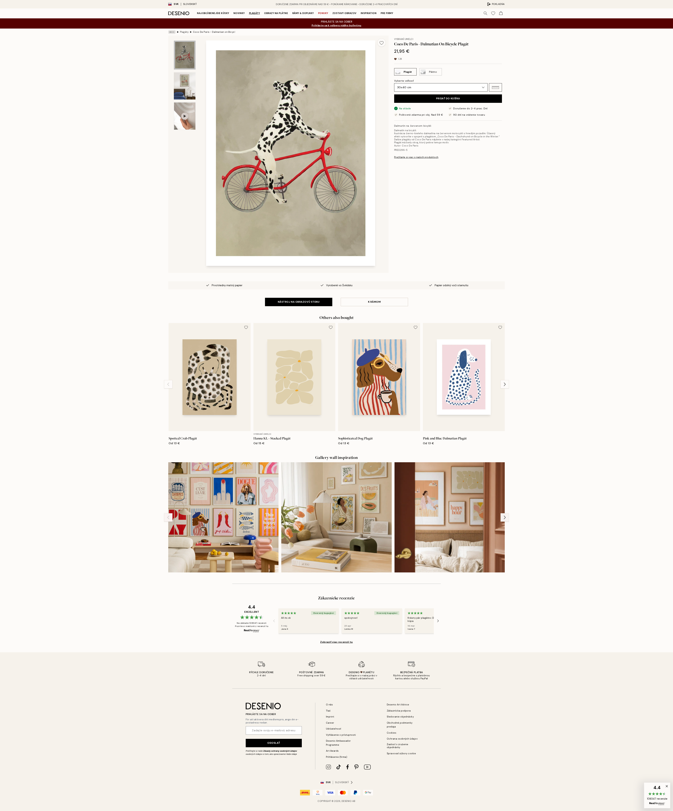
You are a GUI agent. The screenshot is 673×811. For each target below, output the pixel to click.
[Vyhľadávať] (485, 13)
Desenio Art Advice (398, 704)
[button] (495, 87)
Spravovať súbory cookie (401, 753)
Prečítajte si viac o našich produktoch (416, 157)
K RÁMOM (374, 301)
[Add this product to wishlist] (381, 42)
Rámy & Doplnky (303, 13)
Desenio (347, 801)
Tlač (328, 710)
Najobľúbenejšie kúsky (213, 13)
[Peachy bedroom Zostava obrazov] (450, 517)
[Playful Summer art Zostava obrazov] (336, 517)
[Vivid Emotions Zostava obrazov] (223, 517)
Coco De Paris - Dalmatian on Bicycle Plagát (214, 31)
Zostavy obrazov (344, 13)
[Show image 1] (185, 55)
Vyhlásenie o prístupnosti (341, 734)
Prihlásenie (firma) (336, 756)
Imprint (330, 716)
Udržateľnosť (333, 728)
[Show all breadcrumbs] (172, 32)
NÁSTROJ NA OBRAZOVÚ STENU (299, 301)
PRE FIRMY (387, 13)
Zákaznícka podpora (399, 710)
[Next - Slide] (505, 384)
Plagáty (254, 13)
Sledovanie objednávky (400, 716)
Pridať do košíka (448, 98)
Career (330, 722)
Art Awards (332, 750)
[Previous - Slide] (168, 384)
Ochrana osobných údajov (402, 738)
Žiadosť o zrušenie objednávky (397, 746)
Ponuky (323, 13)
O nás (329, 704)
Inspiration (369, 13)
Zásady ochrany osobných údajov (280, 751)
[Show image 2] (185, 85)
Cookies (391, 732)
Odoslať (273, 742)
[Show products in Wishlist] (493, 13)
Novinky (239, 13)
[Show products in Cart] (501, 13)
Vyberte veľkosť (404, 80)
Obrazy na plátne (276, 13)
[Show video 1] (185, 116)
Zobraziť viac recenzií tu (336, 642)
